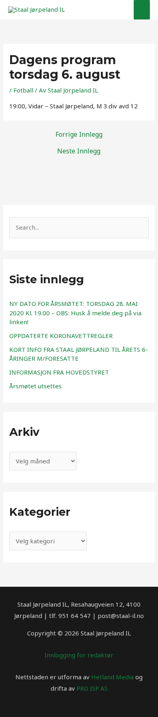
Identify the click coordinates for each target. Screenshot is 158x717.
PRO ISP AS (92, 688)
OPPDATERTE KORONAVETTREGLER (61, 336)
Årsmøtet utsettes (35, 386)
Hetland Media (112, 677)
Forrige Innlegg (79, 134)
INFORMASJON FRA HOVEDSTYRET (59, 372)
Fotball (23, 90)
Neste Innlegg (78, 151)
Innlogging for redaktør (79, 655)
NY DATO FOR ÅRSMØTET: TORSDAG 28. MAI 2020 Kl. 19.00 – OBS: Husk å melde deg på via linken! (75, 312)
